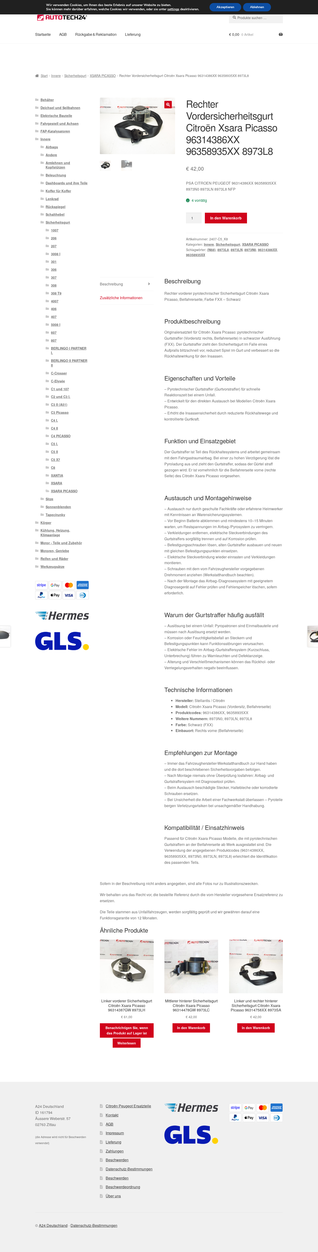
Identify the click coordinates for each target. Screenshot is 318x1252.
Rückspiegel (55, 206)
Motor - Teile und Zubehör (61, 542)
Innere (56, 75)
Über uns (113, 1196)
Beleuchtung (56, 175)
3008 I (55, 254)
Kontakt (112, 1115)
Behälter (47, 99)
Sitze (49, 499)
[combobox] (256, 17)
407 (54, 316)
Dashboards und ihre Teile (67, 183)
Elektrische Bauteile (56, 115)
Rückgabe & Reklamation (96, 34)
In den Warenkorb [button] (191, 1027)
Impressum (115, 1133)
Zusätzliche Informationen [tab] (121, 297)
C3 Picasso (60, 412)
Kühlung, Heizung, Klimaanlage (55, 532)
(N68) (211, 249)
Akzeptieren (225, 7)
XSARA (56, 483)
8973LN (237, 249)
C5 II (54, 451)
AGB (63, 34)
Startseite (43, 34)
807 (54, 340)
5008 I (55, 324)
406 (54, 308)
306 (54, 269)
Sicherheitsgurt (75, 75)
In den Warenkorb (226, 218)
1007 (54, 230)
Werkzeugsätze (52, 566)
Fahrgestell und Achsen (60, 123)
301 (54, 261)
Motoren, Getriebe (55, 550)
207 (54, 246)
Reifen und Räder (54, 558)
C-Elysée (58, 381)
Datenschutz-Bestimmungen (129, 1169)
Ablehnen (257, 7)
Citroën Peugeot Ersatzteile (128, 1106)
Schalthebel (55, 214)
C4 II (54, 428)
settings (173, 9)
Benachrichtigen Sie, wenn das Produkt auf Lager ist (126, 1030)
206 (54, 238)
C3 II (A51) (59, 404)
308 (54, 285)
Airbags (52, 147)
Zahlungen (115, 1151)
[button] (168, 104)
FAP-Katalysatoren (55, 131)
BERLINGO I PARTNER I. (68, 350)
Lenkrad (52, 198)
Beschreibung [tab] (111, 284)
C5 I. (54, 443)
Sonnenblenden (58, 506)
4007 (54, 301)
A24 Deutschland (53, 1225)
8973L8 (223, 249)
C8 (53, 467)
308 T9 (56, 293)
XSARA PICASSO (103, 75)
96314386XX (267, 249)
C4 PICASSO (61, 436)
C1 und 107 (60, 389)
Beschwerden (117, 1160)
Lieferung (133, 34)
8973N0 (250, 249)
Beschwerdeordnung (123, 1186)
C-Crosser (59, 373)
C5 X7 (55, 459)
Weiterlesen (126, 1043)
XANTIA (57, 475)
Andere (51, 154)
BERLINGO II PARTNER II (69, 363)
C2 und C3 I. (60, 396)
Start (44, 75)
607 (54, 332)
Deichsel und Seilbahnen (60, 107)
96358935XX (195, 254)
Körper (46, 522)
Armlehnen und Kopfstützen (58, 165)
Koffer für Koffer (58, 191)
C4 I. (54, 420)
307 (54, 277)
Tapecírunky (55, 514)
